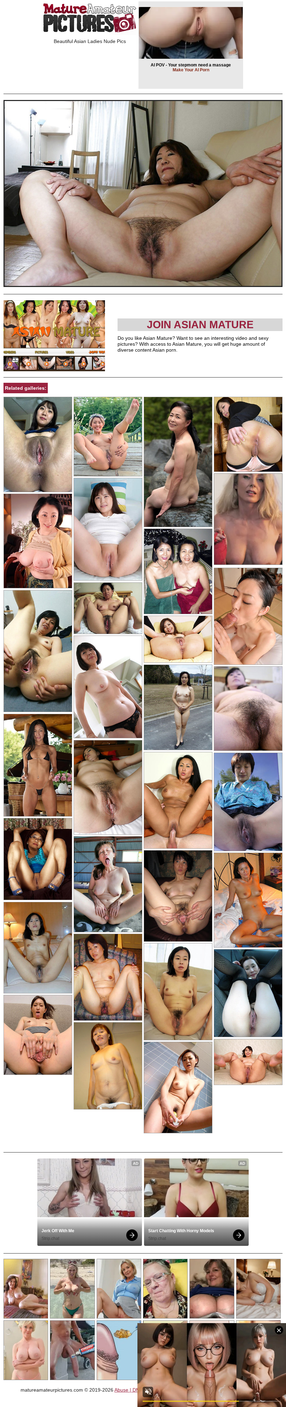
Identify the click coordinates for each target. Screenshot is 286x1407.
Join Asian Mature (200, 324)
